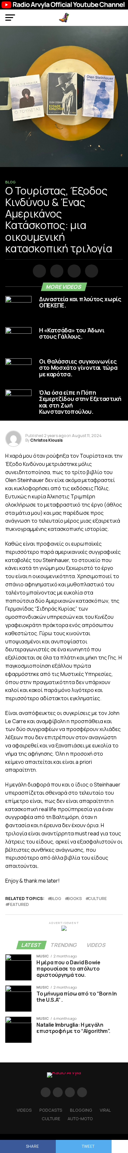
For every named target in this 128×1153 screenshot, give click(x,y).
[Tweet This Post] (55, 271)
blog (55, 898)
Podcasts (50, 1110)
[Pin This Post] (73, 271)
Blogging (81, 1110)
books (74, 898)
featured (18, 904)
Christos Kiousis (46, 440)
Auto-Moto (80, 1119)
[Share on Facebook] (38, 271)
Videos (24, 1110)
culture (97, 898)
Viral (105, 1110)
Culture (51, 1119)
